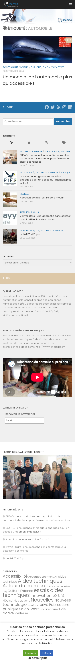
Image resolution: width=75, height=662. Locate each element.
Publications (51, 151)
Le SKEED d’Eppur (30, 234)
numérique (33, 605)
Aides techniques (29, 212)
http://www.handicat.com (50, 347)
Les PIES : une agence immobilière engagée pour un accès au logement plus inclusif (45, 180)
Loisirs (24, 67)
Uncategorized (50, 609)
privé (44, 604)
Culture (13, 590)
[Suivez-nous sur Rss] (58, 107)
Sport (34, 608)
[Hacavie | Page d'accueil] (13, 4)
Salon (46, 67)
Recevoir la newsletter (20, 414)
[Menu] (70, 4)
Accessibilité (10, 67)
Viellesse (65, 151)
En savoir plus (38, 658)
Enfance (26, 591)
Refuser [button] (46, 653)
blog (5, 591)
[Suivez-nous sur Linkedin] (70, 107)
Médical (24, 194)
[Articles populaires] (29, 142)
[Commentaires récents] (46, 142)
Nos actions (22, 600)
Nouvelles (42, 599)
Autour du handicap (31, 151)
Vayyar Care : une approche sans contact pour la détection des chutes (45, 217)
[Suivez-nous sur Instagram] (64, 107)
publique (36, 67)
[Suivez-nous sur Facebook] (47, 107)
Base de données (59, 586)
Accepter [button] (30, 653)
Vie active (58, 67)
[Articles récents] (11, 142)
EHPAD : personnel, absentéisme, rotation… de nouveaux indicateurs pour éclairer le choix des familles (45, 158)
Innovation (41, 595)
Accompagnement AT (42, 577)
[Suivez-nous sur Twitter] (52, 107)
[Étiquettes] (63, 142)
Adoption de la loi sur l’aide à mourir (42, 197)
